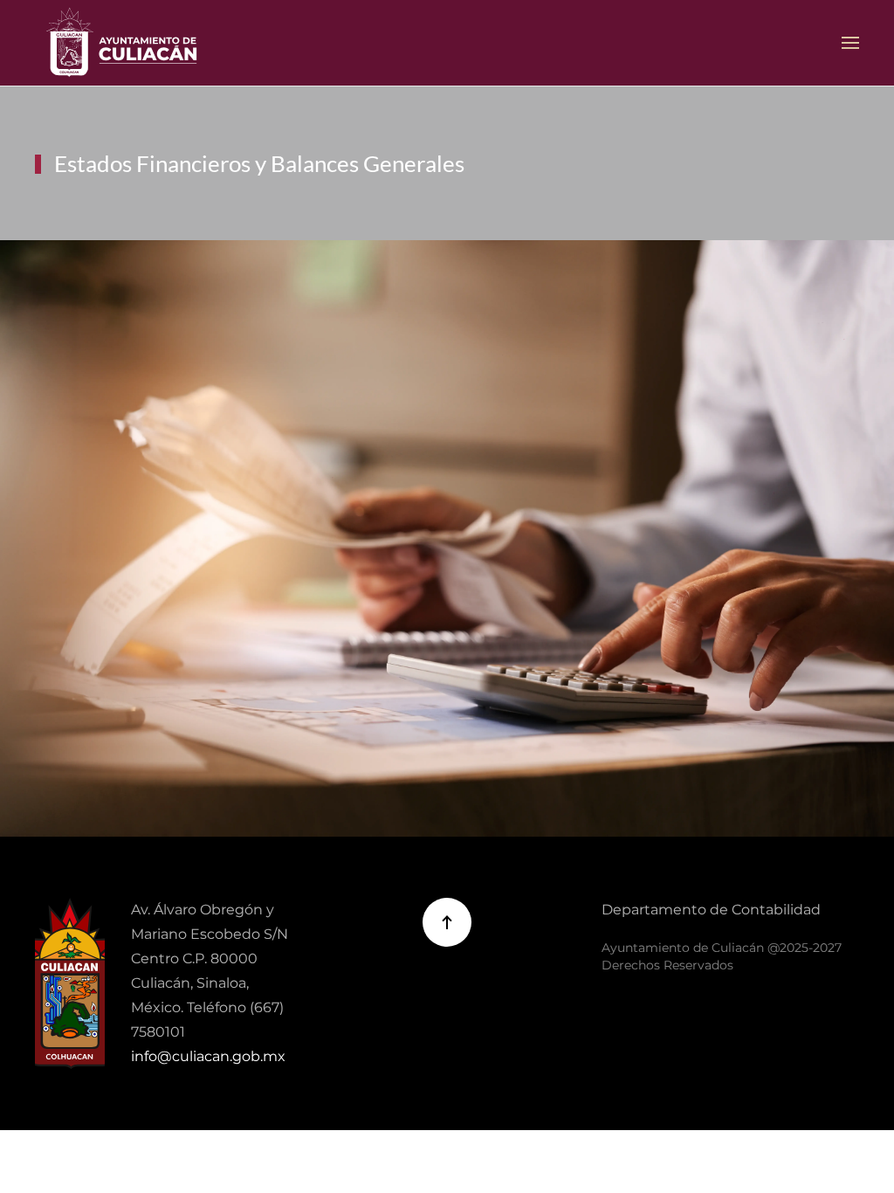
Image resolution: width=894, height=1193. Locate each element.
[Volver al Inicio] (122, 43)
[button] (850, 43)
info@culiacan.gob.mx (208, 1056)
